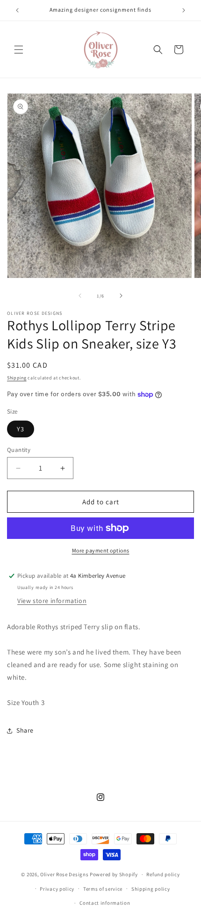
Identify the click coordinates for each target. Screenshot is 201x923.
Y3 (20, 429)
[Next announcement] (183, 10)
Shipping (17, 378)
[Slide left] (80, 295)
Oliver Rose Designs (64, 874)
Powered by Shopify (114, 874)
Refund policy (162, 874)
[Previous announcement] (17, 10)
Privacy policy (57, 889)
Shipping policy (150, 889)
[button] (18, 49)
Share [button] (25, 730)
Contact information (104, 903)
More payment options (100, 550)
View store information (51, 600)
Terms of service (102, 889)
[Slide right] (121, 295)
